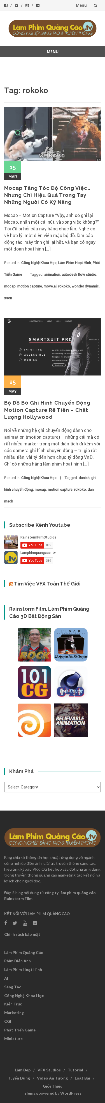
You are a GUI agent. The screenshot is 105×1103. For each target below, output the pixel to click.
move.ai (50, 286)
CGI (7, 1021)
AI (6, 978)
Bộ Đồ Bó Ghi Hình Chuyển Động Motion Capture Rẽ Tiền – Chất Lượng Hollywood (47, 410)
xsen (8, 298)
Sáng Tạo (13, 986)
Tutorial (75, 1069)
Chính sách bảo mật (22, 934)
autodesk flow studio (79, 274)
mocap (10, 286)
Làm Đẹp (23, 1069)
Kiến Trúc (13, 1004)
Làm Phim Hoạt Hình (74, 263)
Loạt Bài (82, 1078)
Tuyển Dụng (19, 1078)
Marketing (14, 1012)
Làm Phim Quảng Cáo (23, 952)
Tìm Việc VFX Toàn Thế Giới (47, 584)
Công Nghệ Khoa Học (39, 263)
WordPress (70, 1093)
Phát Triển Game (20, 1030)
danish (84, 478)
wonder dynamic (85, 286)
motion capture (29, 286)
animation (52, 274)
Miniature (13, 1038)
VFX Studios (49, 1069)
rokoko (64, 286)
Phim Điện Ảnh (17, 960)
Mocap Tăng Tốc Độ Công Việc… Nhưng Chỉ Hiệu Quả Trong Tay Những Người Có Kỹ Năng (47, 195)
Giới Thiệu (52, 1086)
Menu (81, 5)
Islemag (31, 1093)
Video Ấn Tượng (52, 1078)
